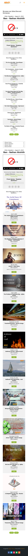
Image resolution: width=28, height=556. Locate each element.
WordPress (23, 548)
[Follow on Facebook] (9, 552)
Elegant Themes (11, 548)
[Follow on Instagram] (14, 552)
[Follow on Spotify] (17, 552)
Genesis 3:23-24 (19, 40)
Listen (14, 66)
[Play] (4, 34)
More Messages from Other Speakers (13, 41)
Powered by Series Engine (14, 138)
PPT (14, 49)
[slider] (12, 34)
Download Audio (14, 176)
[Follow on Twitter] (11, 552)
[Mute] (19, 34)
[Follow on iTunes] (19, 552)
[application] (14, 34)
